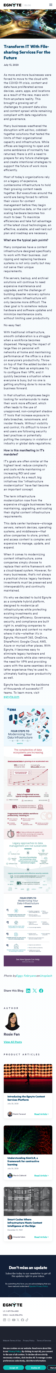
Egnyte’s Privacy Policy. (38, 1286)
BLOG (27, 5)
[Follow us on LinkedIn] (4, 1320)
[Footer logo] (12, 1304)
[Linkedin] (28, 991)
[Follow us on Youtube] (13, 1320)
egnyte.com (11, 696)
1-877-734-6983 (12, 1311)
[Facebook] (41, 991)
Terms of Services (44, 1340)
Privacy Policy (28, 1340)
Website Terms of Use (12, 1340)
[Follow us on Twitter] (17, 1320)
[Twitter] (35, 991)
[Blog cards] (28, 1091)
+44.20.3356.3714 (16, 1314)
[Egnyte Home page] (12, 5)
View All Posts (13, 1042)
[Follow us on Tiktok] (26, 1320)
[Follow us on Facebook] (22, 1320)
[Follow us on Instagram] (8, 1320)
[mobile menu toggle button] (50, 4)
